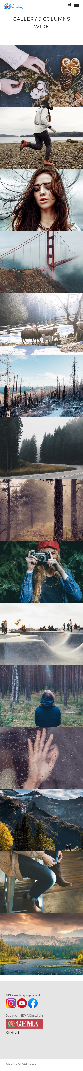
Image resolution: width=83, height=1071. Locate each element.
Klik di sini (12, 1032)
